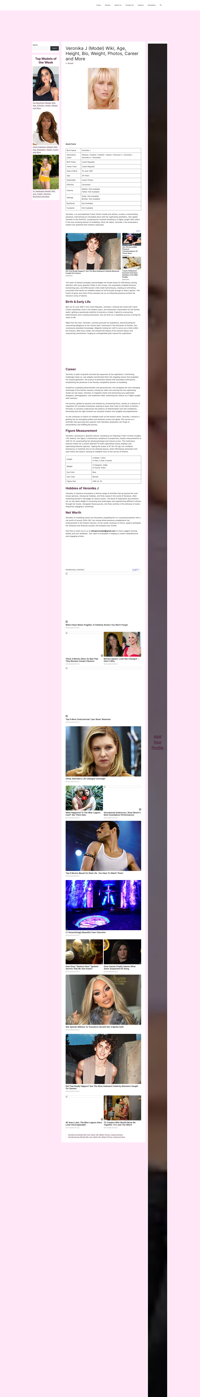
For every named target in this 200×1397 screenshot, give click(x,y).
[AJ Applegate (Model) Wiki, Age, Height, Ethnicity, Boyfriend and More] (46, 172)
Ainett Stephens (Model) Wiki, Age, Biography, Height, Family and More (45, 149)
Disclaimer (152, 5)
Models (107, 5)
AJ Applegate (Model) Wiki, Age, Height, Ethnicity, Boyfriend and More (44, 194)
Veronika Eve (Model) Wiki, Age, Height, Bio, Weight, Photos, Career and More (95, 1135)
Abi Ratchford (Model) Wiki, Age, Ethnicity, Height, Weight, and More (45, 105)
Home (98, 5)
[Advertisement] (62, 24)
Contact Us (130, 5)
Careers (141, 5)
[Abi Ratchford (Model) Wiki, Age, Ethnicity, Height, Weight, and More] (46, 84)
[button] (161, 5)
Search (54, 48)
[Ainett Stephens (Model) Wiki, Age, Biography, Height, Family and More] (46, 128)
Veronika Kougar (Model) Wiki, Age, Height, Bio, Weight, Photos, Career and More (96, 1137)
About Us (118, 5)
